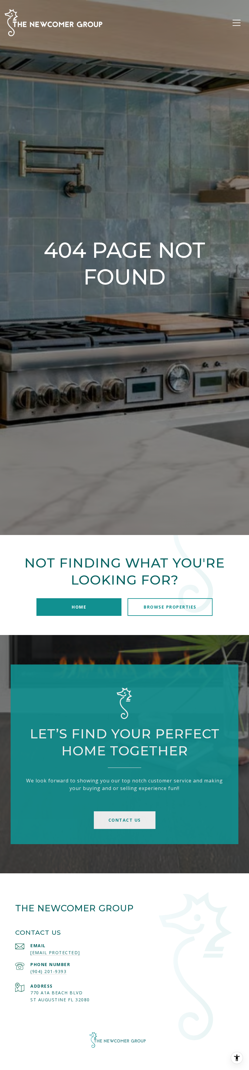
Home (79, 607)
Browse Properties (170, 607)
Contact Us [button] (124, 820)
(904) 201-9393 (48, 971)
